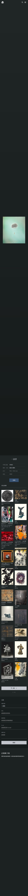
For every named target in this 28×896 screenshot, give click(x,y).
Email (2, 725)
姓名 (2, 710)
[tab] (3, 485)
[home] (2, 2)
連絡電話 (3, 718)
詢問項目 (3, 703)
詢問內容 (3, 732)
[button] (25, 2)
